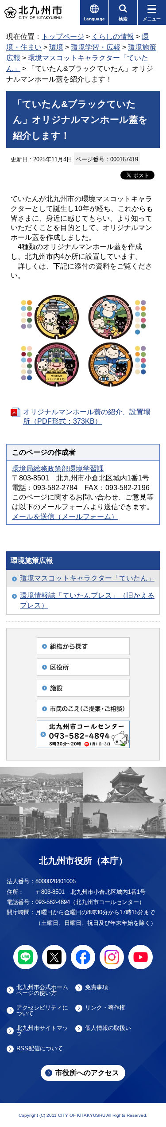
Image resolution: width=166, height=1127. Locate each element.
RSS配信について (39, 1048)
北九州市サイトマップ (42, 1031)
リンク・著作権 (105, 1008)
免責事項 (96, 987)
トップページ (63, 36)
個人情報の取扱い (108, 1028)
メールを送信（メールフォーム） (65, 516)
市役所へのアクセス (87, 1072)
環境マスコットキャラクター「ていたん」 (87, 578)
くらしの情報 (113, 36)
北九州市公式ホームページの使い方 (42, 990)
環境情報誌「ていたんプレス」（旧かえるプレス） (87, 600)
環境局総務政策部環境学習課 (58, 468)
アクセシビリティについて (42, 1010)
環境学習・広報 (95, 47)
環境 (56, 47)
